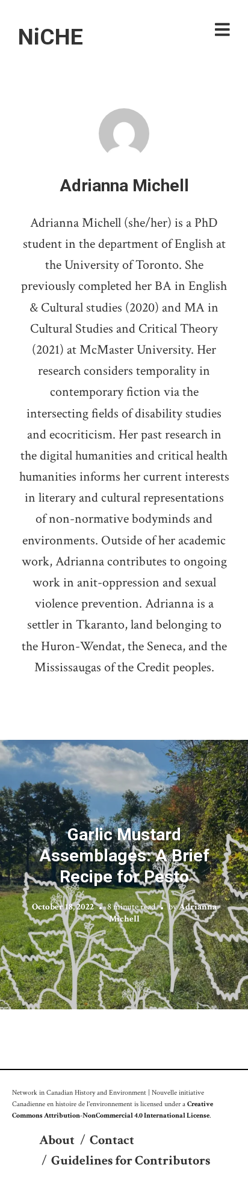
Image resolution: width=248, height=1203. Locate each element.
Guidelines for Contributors (130, 1160)
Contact (112, 1140)
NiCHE (50, 36)
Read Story (124, 874)
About (57, 1140)
